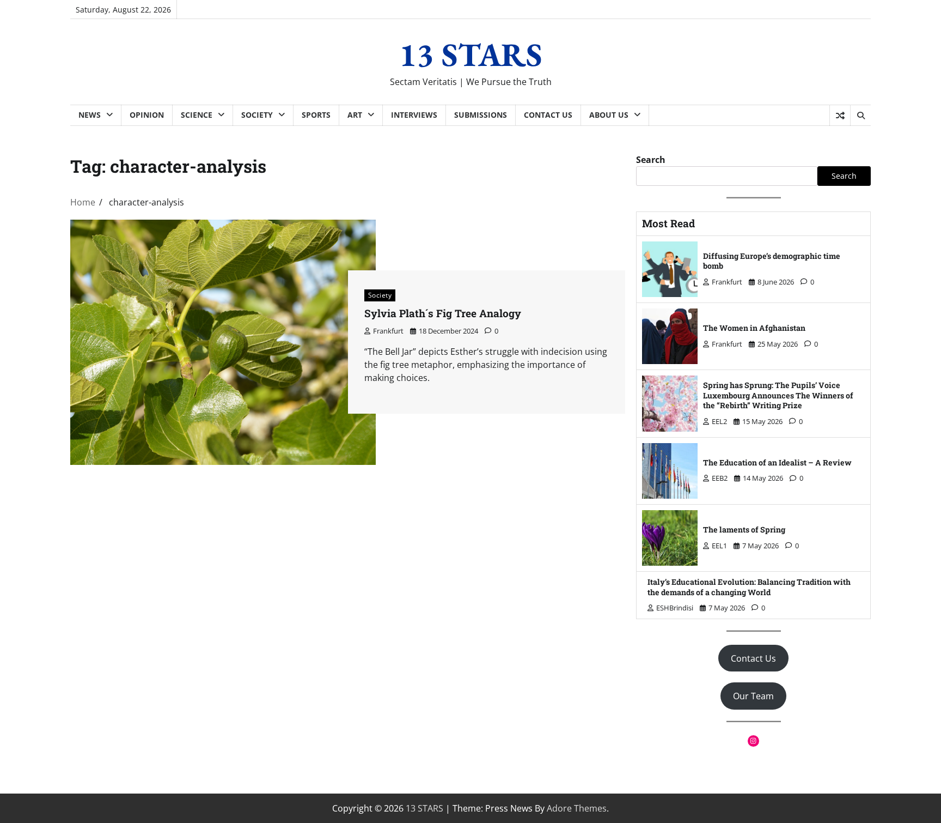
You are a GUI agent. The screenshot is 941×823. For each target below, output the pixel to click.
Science (196, 115)
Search (650, 160)
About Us (608, 115)
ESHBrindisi (674, 608)
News (89, 115)
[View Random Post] (840, 115)
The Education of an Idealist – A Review (777, 462)
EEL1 (719, 545)
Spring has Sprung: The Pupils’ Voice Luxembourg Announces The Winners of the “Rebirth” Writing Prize (778, 395)
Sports (316, 115)
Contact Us (548, 115)
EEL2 (719, 421)
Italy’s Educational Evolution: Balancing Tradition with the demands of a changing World (749, 587)
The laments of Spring (744, 529)
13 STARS (470, 54)
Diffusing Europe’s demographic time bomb (771, 261)
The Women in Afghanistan (754, 328)
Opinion (147, 115)
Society (257, 115)
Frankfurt (388, 331)
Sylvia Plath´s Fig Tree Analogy (442, 313)
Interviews (414, 115)
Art (354, 115)
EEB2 (720, 478)
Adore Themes (577, 808)
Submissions (480, 115)
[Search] (860, 115)
